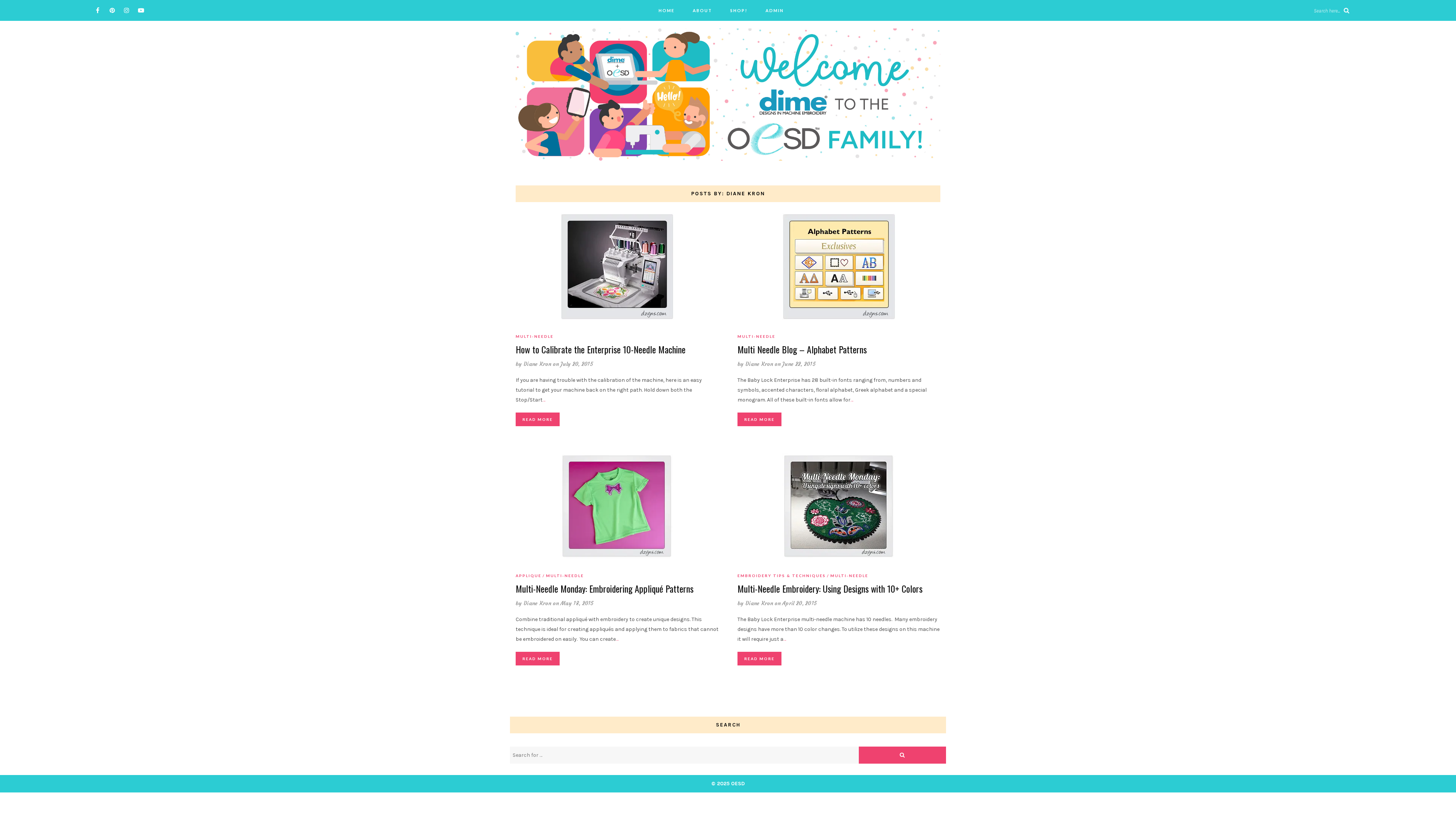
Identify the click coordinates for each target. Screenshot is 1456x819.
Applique (528, 575)
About (702, 10)
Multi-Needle (535, 336)
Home (667, 10)
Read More (537, 419)
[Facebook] (97, 10)
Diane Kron (537, 364)
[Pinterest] (112, 10)
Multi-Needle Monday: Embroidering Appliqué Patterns (604, 588)
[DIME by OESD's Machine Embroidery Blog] (728, 94)
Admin (775, 10)
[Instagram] (126, 10)
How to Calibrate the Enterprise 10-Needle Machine (601, 349)
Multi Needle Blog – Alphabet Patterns (802, 349)
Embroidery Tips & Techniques (781, 575)
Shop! (738, 10)
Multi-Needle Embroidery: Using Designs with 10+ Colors (830, 588)
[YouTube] (141, 10)
